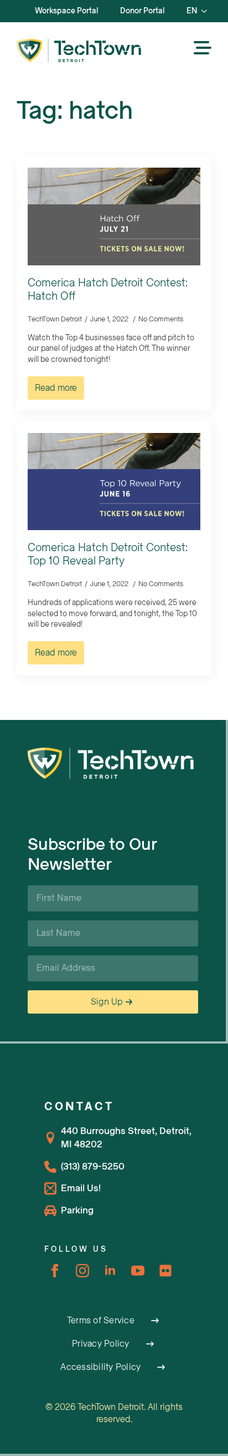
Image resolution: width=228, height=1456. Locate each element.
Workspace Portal (66, 11)
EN (191, 11)
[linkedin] (110, 1270)
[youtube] (137, 1270)
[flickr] (165, 1270)
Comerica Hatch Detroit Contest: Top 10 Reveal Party (108, 554)
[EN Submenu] (207, 11)
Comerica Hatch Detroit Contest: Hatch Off (108, 289)
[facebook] (54, 1270)
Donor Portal (142, 11)
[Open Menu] (202, 49)
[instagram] (82, 1270)
